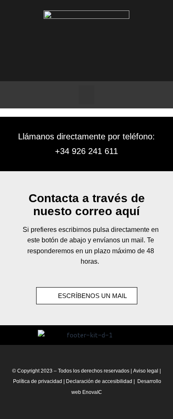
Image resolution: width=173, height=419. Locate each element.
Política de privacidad (38, 381)
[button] (86, 94)
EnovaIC (92, 392)
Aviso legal (145, 371)
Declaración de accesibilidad (99, 381)
